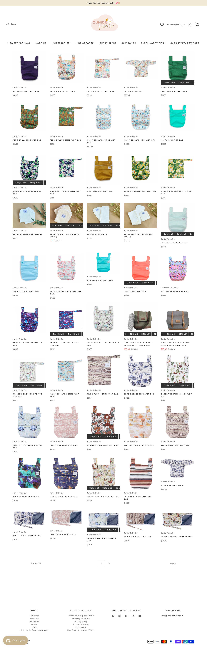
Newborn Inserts (97, 234)
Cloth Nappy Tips (152, 43)
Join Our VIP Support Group (81, 615)
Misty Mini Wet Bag (172, 140)
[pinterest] (126, 616)
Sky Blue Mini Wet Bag (26, 291)
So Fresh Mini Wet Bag (100, 280)
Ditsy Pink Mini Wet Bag (64, 445)
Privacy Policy (80, 621)
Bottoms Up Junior (169, 288)
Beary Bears (108, 43)
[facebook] (113, 616)
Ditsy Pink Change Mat (63, 535)
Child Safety (80, 627)
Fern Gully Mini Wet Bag (27, 140)
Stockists (34, 618)
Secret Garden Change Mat (177, 537)
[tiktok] (133, 616)
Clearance (128, 43)
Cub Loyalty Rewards (184, 43)
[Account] (189, 24)
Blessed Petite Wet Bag (101, 91)
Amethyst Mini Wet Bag (26, 91)
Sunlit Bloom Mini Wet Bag (103, 445)
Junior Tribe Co (19, 87)
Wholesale (34, 621)
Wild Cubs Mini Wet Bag (26, 497)
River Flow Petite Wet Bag (102, 394)
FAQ (34, 627)
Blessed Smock (132, 91)
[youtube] (139, 616)
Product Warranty (81, 624)
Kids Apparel (84, 43)
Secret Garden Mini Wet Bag (103, 497)
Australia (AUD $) (175, 25)
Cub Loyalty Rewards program (34, 630)
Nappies (41, 43)
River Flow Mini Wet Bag (175, 445)
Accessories (61, 43)
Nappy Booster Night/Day (27, 234)
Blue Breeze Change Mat (27, 536)
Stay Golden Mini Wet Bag (139, 445)
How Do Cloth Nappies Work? (81, 630)
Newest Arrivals (19, 43)
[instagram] (119, 616)
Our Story (34, 615)
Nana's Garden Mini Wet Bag (140, 191)
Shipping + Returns (80, 618)
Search (14, 24)
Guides (34, 624)
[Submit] (9, 24)
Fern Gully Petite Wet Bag (65, 140)
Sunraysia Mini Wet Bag (63, 497)
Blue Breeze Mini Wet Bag (139, 394)
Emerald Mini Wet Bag (174, 91)
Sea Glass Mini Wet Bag (174, 243)
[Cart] (197, 24)
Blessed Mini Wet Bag (62, 91)
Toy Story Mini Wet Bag (175, 291)
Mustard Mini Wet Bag (100, 191)
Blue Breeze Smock (172, 485)
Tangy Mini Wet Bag (135, 291)
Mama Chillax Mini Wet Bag (140, 140)
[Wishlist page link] (162, 24)
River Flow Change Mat (137, 537)
